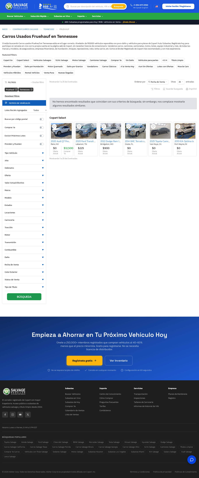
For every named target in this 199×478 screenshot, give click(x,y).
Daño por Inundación (34, 66)
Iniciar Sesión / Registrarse (178, 6)
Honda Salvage (27, 442)
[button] (24, 153)
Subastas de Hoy (72, 402)
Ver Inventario (119, 360)
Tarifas (103, 406)
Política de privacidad (162, 472)
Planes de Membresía (177, 394)
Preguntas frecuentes (109, 402)
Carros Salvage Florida (61, 447)
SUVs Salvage (62, 60)
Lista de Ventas (72, 414)
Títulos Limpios (186, 447)
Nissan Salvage (131, 442)
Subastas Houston (95, 451)
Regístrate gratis (82, 361)
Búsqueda (118, 6)
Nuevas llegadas (65, 72)
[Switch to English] (157, 6)
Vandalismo (92, 66)
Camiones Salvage (98, 60)
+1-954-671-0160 (140, 5)
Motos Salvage (79, 60)
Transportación (141, 394)
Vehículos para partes (148, 60)
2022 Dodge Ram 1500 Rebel (115, 141)
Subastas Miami (137, 451)
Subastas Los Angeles (117, 451)
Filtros (157, 89)
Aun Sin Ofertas (145, 66)
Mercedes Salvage (96, 442)
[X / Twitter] (28, 415)
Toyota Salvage (10, 442)
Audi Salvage (186, 451)
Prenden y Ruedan (11, 66)
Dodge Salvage (166, 442)
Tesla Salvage (114, 442)
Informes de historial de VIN (146, 406)
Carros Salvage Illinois (85, 447)
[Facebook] (5, 415)
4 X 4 (165, 60)
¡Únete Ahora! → (130, 22)
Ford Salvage (43, 442)
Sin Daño (130, 60)
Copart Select (23, 60)
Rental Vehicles (32, 72)
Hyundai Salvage (149, 442)
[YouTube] (20, 415)
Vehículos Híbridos (12, 72)
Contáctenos (105, 410)
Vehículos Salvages (42, 60)
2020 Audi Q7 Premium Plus (65, 141)
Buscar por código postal (16, 119)
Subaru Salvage (170, 451)
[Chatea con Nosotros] (191, 459)
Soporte (81, 16)
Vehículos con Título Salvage (36, 451)
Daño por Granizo (75, 66)
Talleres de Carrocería (143, 402)
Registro (172, 398)
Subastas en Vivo (62, 16)
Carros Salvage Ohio (131, 447)
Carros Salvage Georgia (108, 447)
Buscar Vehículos (15, 16)
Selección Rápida (39, 16)
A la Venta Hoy (127, 66)
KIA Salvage (154, 451)
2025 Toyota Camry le (161, 141)
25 (180, 81)
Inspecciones (139, 398)
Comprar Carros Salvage (25, 29)
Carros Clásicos (109, 66)
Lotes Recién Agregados (16, 110)
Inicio (4, 29)
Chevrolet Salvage (60, 442)
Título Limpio (177, 60)
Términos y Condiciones (140, 472)
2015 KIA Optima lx (184, 141)
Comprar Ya (116, 60)
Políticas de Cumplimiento (186, 472)
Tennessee (48, 29)
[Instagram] (13, 415)
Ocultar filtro (37, 82)
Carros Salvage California (14, 447)
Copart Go (8, 60)
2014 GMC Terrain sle (135, 141)
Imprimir (193, 89)
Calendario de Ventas (74, 410)
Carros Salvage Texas (38, 447)
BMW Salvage (78, 442)
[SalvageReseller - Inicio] (17, 6)
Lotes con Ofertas (165, 66)
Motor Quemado (55, 66)
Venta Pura (49, 72)
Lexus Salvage (10, 456)
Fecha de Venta (157, 81)
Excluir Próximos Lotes (15, 135)
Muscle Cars (183, 66)
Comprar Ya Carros (12, 451)
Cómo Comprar (106, 398)
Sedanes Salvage (59, 451)
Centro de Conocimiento (110, 394)
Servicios (96, 16)
